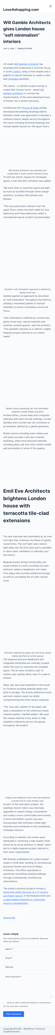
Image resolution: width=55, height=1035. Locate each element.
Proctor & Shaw (30, 107)
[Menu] (50, 6)
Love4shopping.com (21, 9)
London (16, 71)
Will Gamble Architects (26, 64)
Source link (9, 917)
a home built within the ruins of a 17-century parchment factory (25, 892)
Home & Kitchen (24, 48)
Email (8, 958)
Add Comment (13, 976)
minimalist (13, 78)
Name (9, 949)
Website (9, 967)
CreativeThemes (11, 1031)
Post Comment (13, 1014)
